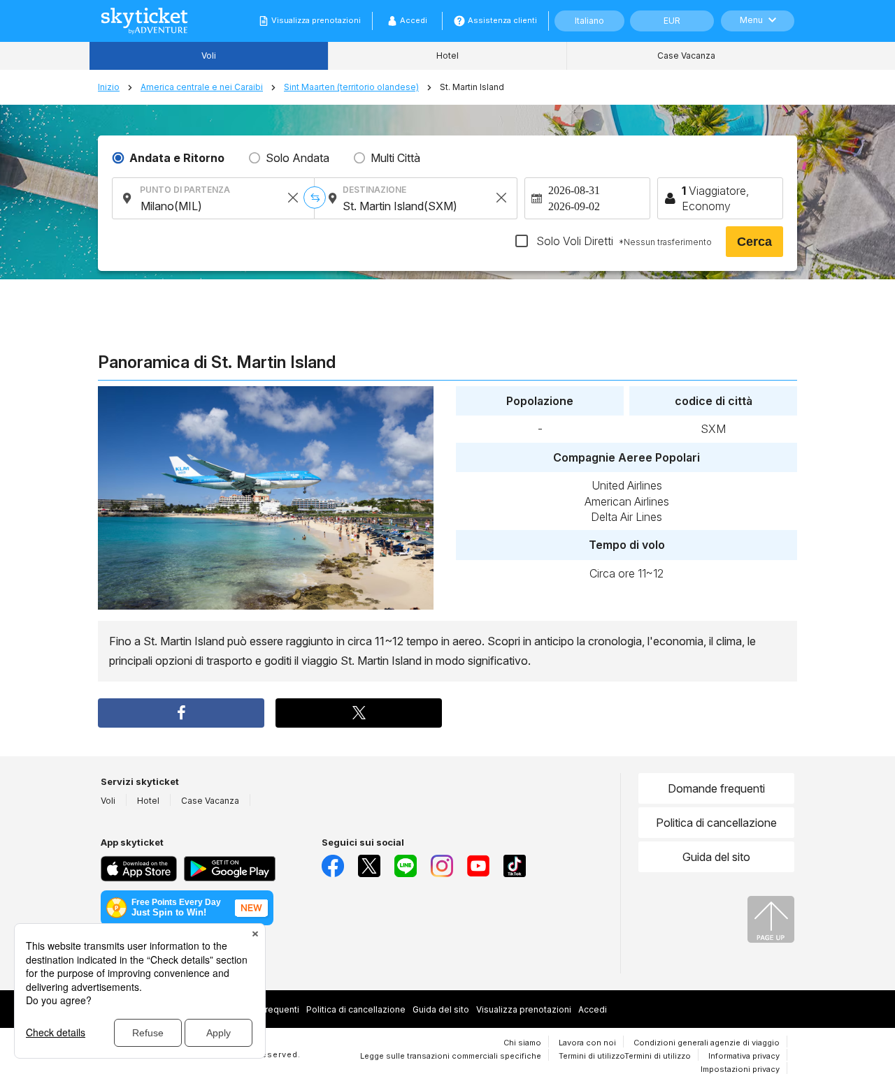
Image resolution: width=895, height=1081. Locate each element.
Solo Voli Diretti (623, 241)
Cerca (754, 242)
